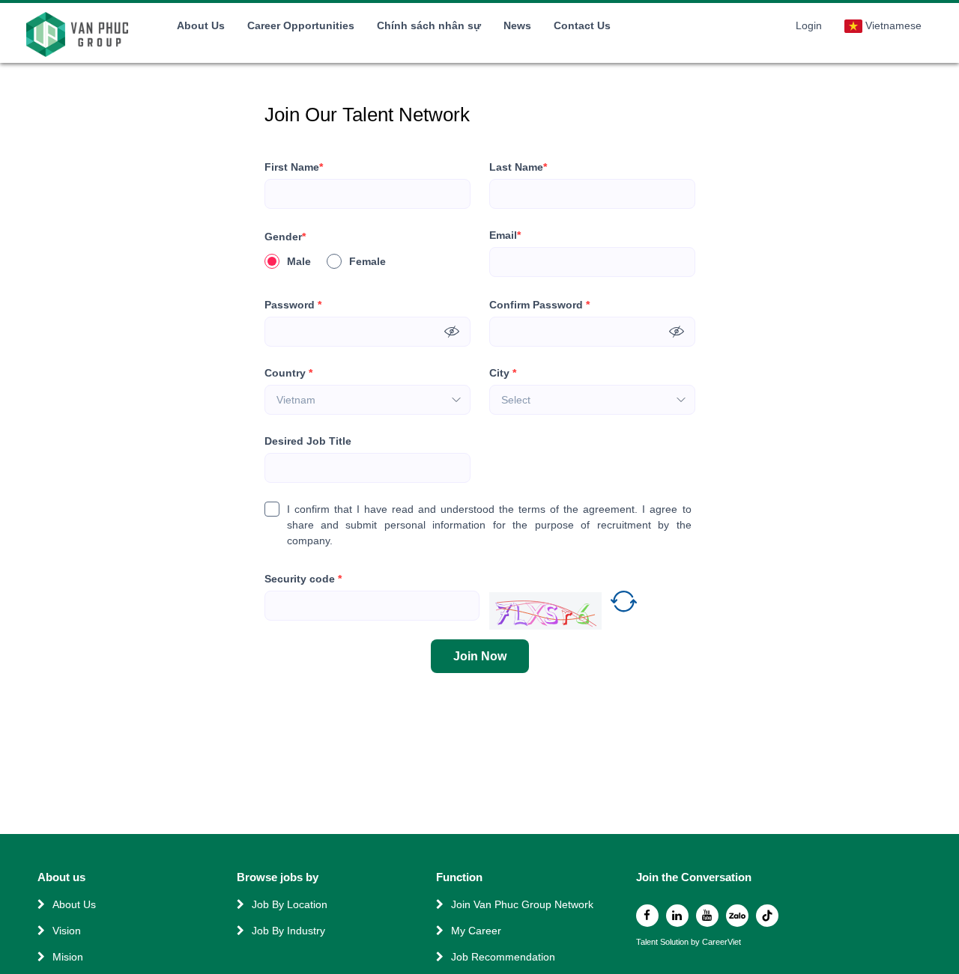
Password (292, 305)
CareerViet (721, 942)
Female (367, 261)
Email (505, 235)
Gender (285, 237)
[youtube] (707, 915)
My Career (476, 931)
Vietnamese (893, 25)
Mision (67, 957)
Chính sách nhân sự (429, 25)
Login (809, 25)
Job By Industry (288, 931)
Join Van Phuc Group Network (522, 904)
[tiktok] (767, 915)
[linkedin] (677, 915)
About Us (201, 25)
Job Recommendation (503, 957)
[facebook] (647, 915)
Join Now (479, 656)
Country (288, 373)
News (517, 25)
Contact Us (582, 25)
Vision (66, 931)
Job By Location (289, 904)
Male (299, 261)
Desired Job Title (307, 441)
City (502, 373)
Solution (675, 942)
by (696, 942)
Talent (648, 942)
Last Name (518, 167)
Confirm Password (539, 305)
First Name (293, 167)
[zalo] (737, 915)
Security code (303, 579)
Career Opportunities (300, 25)
